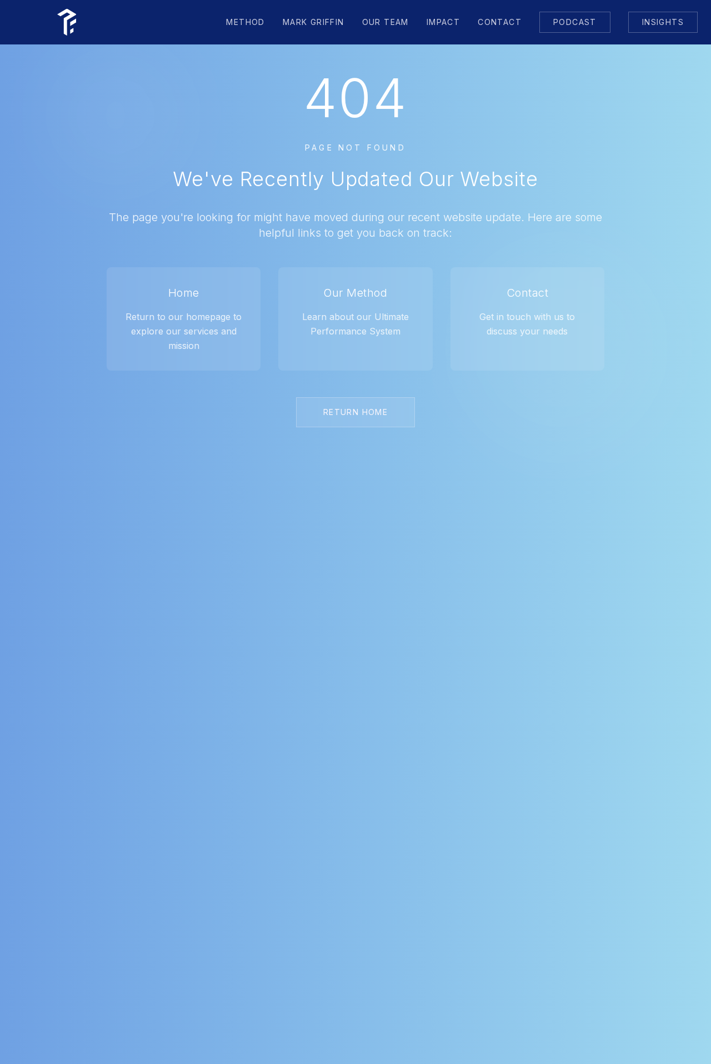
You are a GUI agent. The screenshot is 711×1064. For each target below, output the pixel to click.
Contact (500, 22)
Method (245, 22)
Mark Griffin (313, 22)
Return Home (355, 412)
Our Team (385, 22)
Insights (663, 22)
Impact (443, 22)
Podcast (575, 22)
